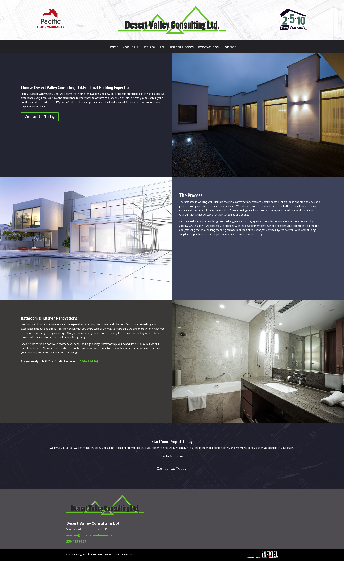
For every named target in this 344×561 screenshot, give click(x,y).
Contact (229, 47)
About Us (130, 47)
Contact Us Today (40, 116)
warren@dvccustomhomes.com (91, 535)
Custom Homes (181, 47)
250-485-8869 (89, 361)
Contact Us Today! (172, 468)
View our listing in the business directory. (99, 554)
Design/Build (153, 47)
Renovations (208, 47)
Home (113, 47)
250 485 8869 (76, 541)
